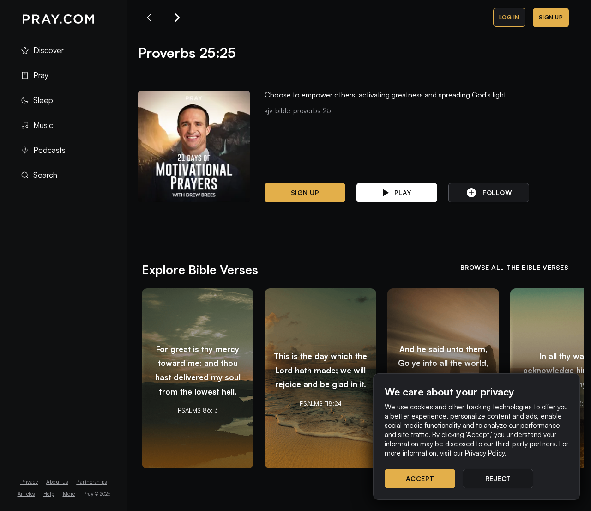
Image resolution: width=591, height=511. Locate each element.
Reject (498, 478)
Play (402, 192)
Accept (420, 478)
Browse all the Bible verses (514, 267)
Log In (509, 17)
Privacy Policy (485, 453)
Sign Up (551, 17)
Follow (497, 192)
